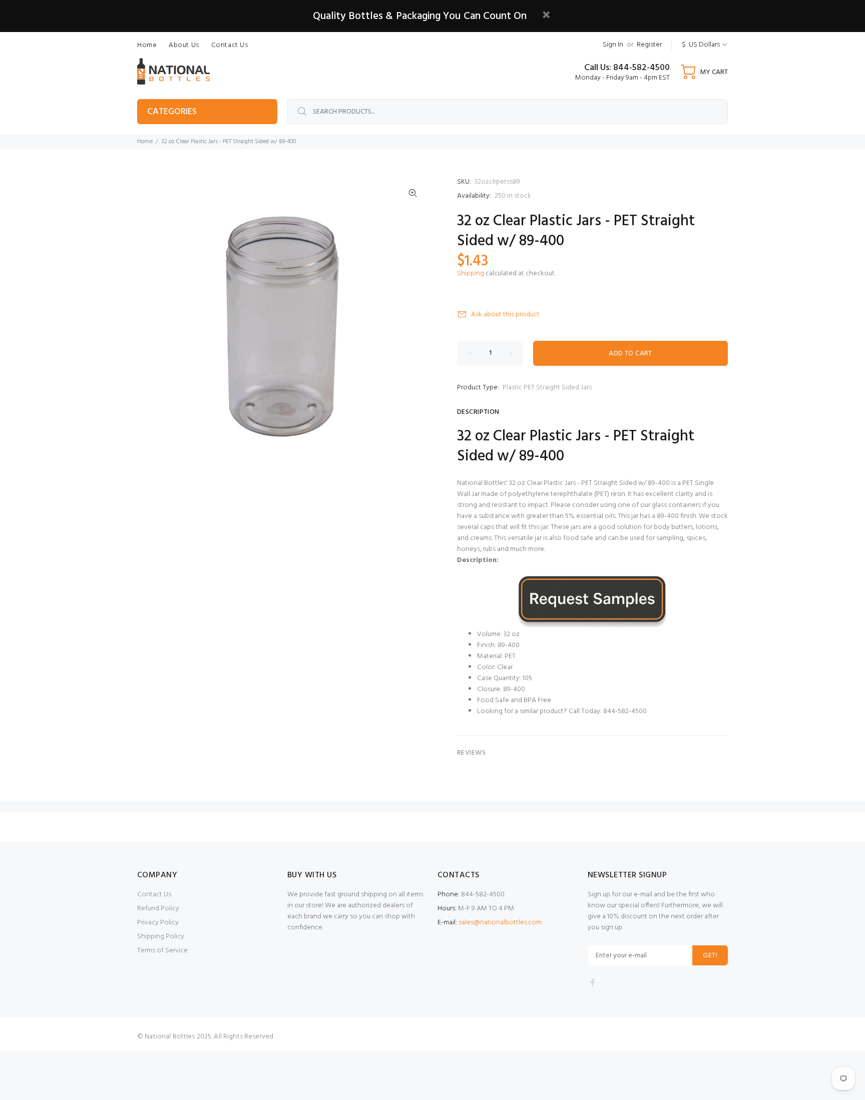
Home (145, 142)
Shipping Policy (160, 936)
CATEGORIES (172, 112)
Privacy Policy (158, 922)
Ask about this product (505, 314)
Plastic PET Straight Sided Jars (547, 387)
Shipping (470, 273)
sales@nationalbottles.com (500, 922)
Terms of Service (162, 950)
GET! (710, 955)
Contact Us (154, 894)
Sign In (613, 45)
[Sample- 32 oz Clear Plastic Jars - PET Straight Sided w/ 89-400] (592, 601)
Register (649, 45)
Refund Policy (158, 908)
